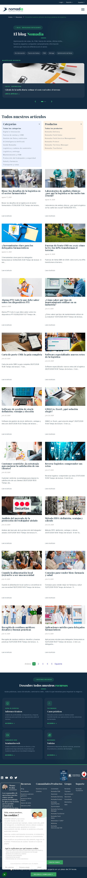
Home (10, 17)
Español (81, 2)
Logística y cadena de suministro (17, 148)
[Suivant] (51, 101)
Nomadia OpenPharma (55, 803)
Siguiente (58, 664)
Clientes (39, 791)
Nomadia (67, 789)
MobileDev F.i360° (57, 821)
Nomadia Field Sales (53, 135)
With (66, 804)
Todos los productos (53, 128)
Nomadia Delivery (52, 132)
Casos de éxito (26, 803)
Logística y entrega (11, 151)
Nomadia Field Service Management (60, 138)
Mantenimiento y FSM (12, 155)
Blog (22, 789)
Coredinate (54, 789)
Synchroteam (55, 806)
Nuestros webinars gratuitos (27, 795)
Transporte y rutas (11, 165)
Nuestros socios (41, 789)
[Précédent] (35, 101)
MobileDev (68, 802)
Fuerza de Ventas (34, 53)
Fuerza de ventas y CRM (13, 135)
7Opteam (68, 791)
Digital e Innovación (11, 132)
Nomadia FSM (55, 791)
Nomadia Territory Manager (56, 145)
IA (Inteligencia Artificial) (14, 141)
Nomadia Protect (52, 141)
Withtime (54, 823)
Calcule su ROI (26, 805)
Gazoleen (54, 794)
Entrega (51, 53)
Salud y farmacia (10, 161)
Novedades (25, 791)
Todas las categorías (12, 128)
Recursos (19, 17)
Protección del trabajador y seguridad (19, 158)
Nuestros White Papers (26, 799)
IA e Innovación (20, 53)
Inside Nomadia (9, 145)
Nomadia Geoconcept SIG (57, 827)
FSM (44, 53)
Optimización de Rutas (65, 53)
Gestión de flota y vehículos (15, 138)
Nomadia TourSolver (53, 148)
